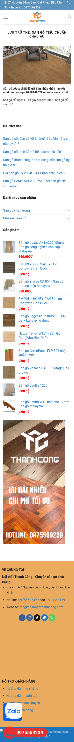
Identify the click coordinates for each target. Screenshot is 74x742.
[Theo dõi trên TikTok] (37, 617)
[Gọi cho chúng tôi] (52, 617)
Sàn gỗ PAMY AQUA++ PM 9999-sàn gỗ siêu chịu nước (35, 183)
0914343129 (55, 600)
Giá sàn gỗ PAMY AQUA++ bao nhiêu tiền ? (34, 173)
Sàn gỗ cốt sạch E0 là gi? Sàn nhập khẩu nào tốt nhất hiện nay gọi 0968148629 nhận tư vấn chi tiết (35, 90)
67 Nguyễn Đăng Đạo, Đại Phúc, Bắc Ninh (35, 2)
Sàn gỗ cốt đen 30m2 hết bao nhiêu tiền (32, 152)
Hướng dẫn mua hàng (22, 688)
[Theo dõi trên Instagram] (29, 617)
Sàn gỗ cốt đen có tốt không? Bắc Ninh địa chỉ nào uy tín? (36, 141)
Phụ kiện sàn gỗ (14, 218)
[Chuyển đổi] (69, 210)
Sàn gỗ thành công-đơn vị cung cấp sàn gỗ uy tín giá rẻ (36, 162)
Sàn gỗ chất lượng (16, 210)
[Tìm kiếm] (69, 17)
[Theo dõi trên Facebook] (22, 617)
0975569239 (27, 600)
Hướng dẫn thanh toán (22, 696)
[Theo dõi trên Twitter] (44, 617)
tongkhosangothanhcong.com (41, 607)
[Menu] (5, 17)
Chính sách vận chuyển (23, 703)
